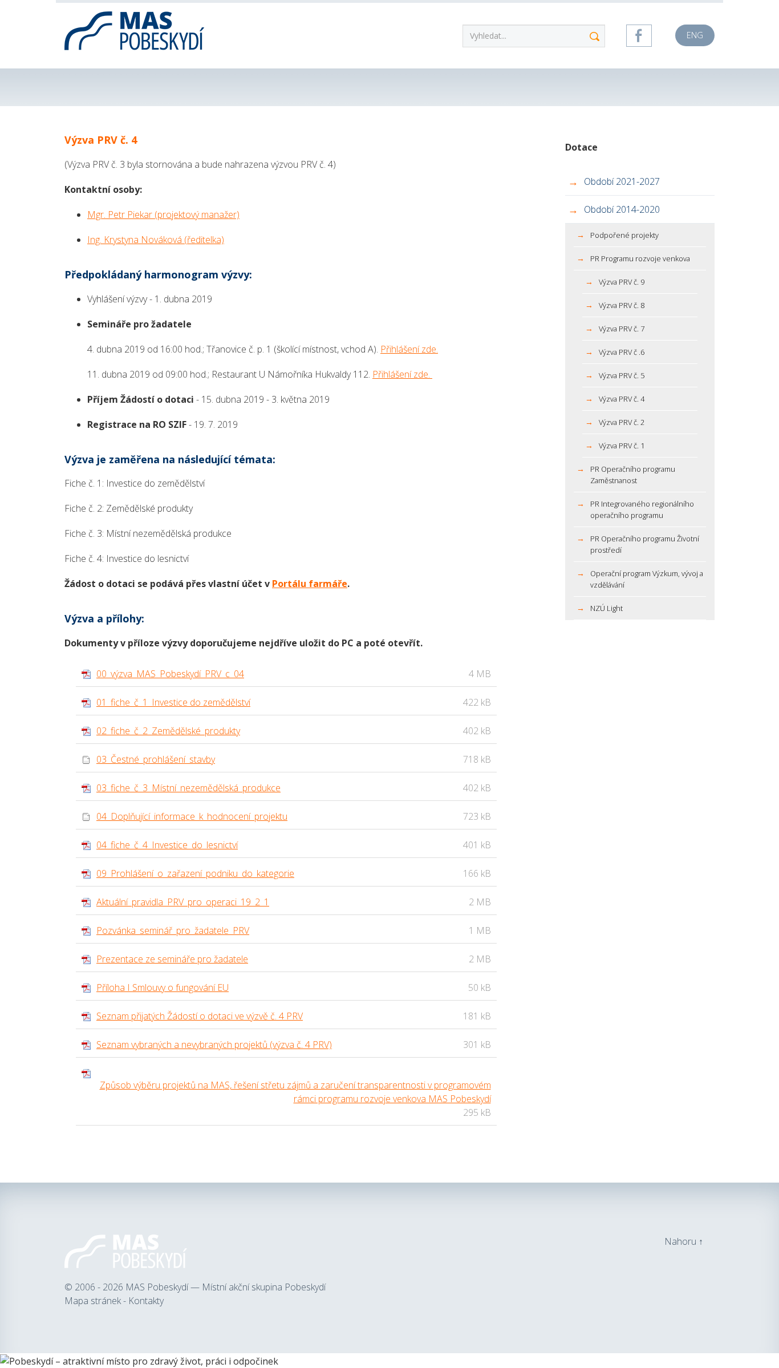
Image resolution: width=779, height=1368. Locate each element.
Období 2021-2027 (622, 181)
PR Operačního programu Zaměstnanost (632, 474)
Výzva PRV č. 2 (621, 422)
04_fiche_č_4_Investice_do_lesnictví (167, 845)
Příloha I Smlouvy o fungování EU (162, 987)
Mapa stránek (93, 1300)
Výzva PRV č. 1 (621, 445)
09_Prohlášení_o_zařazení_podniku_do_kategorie (195, 873)
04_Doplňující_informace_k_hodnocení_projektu (191, 816)
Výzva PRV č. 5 (621, 375)
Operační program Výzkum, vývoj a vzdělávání (646, 579)
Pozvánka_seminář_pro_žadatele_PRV (172, 930)
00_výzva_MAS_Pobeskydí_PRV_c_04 (170, 673)
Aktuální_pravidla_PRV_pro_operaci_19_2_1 (182, 902)
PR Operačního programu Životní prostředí (644, 544)
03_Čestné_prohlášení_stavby (155, 759)
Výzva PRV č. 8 (621, 305)
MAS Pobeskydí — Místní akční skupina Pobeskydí (225, 1287)
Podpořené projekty (624, 235)
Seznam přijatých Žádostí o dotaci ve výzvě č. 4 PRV (199, 1016)
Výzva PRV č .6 (621, 352)
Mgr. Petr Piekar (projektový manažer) (163, 214)
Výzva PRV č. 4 (621, 399)
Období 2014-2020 (622, 209)
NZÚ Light (606, 608)
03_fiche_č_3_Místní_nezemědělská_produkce (188, 788)
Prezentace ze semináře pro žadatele (172, 959)
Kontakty (146, 1300)
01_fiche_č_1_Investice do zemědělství (173, 702)
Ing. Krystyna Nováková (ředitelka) (155, 239)
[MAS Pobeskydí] (135, 28)
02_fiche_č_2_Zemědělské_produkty (168, 731)
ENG (695, 35)
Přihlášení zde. (409, 349)
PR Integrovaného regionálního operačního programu (642, 509)
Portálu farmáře (309, 583)
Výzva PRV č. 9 (621, 282)
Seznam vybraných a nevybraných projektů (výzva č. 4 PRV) (214, 1044)
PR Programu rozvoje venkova (640, 258)
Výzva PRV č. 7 (621, 328)
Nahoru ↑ (683, 1241)
